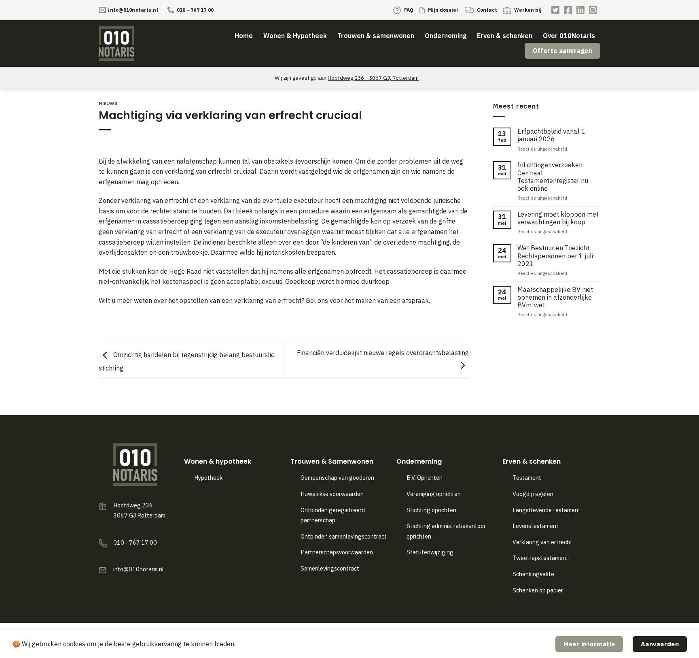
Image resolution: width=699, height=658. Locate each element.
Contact (486, 10)
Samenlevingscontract (330, 568)
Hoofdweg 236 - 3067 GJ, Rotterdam (373, 77)
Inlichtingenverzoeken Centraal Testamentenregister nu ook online (552, 176)
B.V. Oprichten (425, 477)
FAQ (408, 10)
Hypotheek (208, 477)
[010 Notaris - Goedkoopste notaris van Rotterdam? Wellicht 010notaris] (121, 43)
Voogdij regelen (533, 494)
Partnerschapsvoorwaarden (337, 552)
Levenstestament (536, 526)
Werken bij (527, 10)
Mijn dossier (443, 10)
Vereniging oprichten (434, 494)
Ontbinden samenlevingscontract (344, 536)
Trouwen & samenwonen (375, 36)
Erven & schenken (504, 36)
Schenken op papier (538, 590)
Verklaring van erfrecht (542, 542)
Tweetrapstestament (540, 558)
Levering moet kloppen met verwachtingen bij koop (558, 218)
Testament (527, 477)
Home (244, 36)
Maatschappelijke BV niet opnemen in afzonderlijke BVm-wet (555, 297)
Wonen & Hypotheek (295, 36)
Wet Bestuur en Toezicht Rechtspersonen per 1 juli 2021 (555, 255)
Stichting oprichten (431, 510)
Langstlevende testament (546, 510)
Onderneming (445, 36)
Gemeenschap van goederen (337, 477)
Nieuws (108, 103)
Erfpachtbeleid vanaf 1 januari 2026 (551, 135)
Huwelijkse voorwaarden (332, 494)
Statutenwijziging (430, 552)
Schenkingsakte (533, 574)
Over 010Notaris (569, 36)
